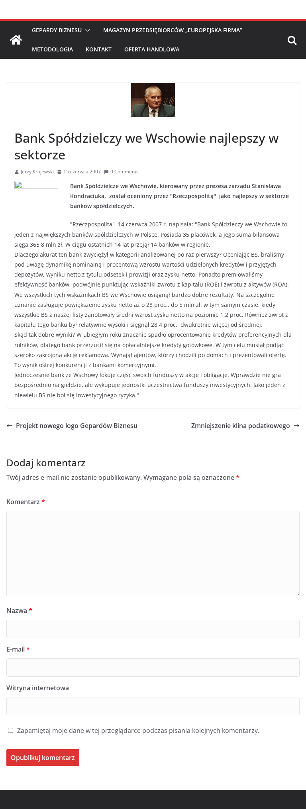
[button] (86, 30)
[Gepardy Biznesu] (16, 39)
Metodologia (52, 49)
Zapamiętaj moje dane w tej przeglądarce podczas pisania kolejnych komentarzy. (138, 730)
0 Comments (124, 171)
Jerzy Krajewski (37, 171)
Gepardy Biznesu (57, 30)
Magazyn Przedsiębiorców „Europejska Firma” (172, 30)
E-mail (18, 649)
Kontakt (99, 49)
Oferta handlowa (151, 49)
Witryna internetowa (37, 687)
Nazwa (19, 610)
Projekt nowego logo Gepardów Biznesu (76, 425)
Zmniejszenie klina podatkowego (240, 425)
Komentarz (25, 501)
